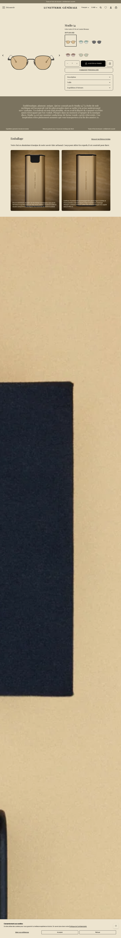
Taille (69, 82)
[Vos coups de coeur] (106, 7)
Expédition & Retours (75, 88)
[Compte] (110, 7)
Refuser (97, 932)
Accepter (60, 932)
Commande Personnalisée (89, 70)
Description (71, 77)
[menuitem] (8, 7)
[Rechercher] (100, 7)
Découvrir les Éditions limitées (100, 139)
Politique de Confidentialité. (78, 926)
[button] (3, 55)
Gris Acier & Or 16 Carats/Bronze (77, 29)
